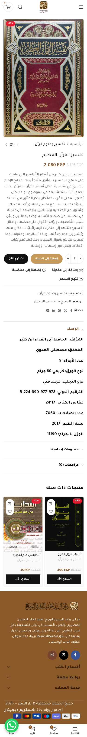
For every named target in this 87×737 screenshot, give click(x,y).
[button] (51, 503)
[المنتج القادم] (6, 145)
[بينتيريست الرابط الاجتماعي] (59, 310)
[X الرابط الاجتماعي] (65, 310)
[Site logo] (43, 7)
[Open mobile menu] (81, 7)
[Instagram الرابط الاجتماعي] (52, 655)
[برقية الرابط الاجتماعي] (48, 310)
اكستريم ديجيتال (19, 710)
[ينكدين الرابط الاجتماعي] (53, 310)
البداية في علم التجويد (26, 555)
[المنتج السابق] (17, 145)
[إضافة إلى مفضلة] (51, 511)
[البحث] (20, 7)
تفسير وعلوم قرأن (50, 145)
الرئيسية (77, 145)
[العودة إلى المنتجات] (12, 145)
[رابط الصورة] (52, 606)
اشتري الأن (16, 258)
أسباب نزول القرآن (69, 554)
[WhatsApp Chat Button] (12, 725)
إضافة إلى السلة (46, 258)
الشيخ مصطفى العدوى (52, 302)
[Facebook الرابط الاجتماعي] (71, 310)
